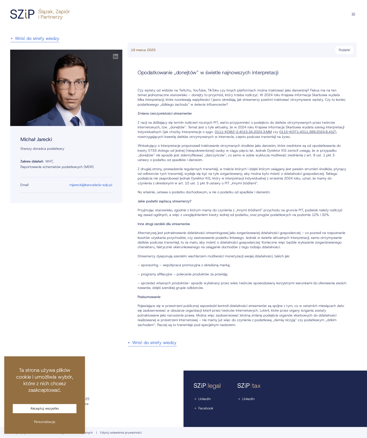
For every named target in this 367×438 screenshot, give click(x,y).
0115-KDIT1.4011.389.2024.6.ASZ (307, 132)
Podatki (344, 50)
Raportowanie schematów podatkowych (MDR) (57, 167)
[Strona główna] (40, 14)
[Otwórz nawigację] (353, 14)
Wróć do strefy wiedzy (37, 38)
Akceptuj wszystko (44, 408)
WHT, (49, 161)
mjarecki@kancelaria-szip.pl (90, 185)
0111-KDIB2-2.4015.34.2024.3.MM (243, 132)
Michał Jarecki (36, 139)
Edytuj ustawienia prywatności (121, 432)
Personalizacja (44, 422)
